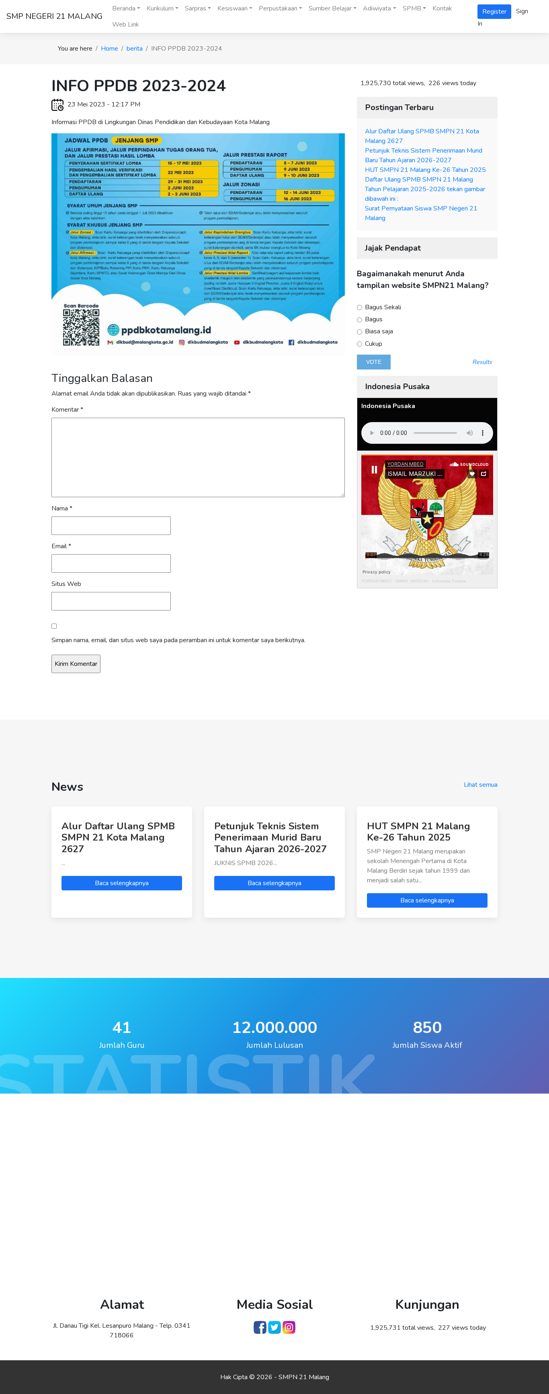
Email (61, 546)
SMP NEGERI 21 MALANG (54, 16)
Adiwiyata (377, 8)
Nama (61, 508)
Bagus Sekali (382, 307)
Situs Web (66, 584)
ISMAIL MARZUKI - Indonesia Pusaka (430, 581)
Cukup (372, 344)
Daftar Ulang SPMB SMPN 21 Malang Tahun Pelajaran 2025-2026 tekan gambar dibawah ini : (425, 189)
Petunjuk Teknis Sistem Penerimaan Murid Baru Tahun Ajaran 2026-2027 (270, 838)
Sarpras (195, 8)
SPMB (412, 8)
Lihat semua (481, 784)
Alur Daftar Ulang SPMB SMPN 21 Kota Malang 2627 (118, 838)
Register (494, 11)
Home (109, 48)
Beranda (123, 8)
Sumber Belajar (330, 8)
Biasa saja (378, 331)
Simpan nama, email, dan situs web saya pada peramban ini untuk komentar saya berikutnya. (178, 640)
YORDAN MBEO (376, 581)
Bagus (373, 319)
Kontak (442, 8)
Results (482, 362)
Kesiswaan (232, 8)
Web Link (125, 24)
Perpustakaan (278, 8)
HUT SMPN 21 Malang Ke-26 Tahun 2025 (425, 169)
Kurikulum (160, 8)
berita (135, 48)
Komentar (67, 409)
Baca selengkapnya (122, 883)
